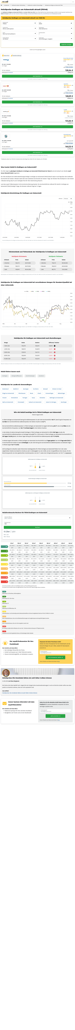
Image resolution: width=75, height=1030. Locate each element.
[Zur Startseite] (4, 2)
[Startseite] (1, 5)
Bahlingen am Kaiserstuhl (56, 397)
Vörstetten (42, 397)
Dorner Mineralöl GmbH (68, 58)
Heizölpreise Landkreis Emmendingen (35, 5)
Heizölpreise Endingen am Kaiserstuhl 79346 (54, 5)
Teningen (24, 397)
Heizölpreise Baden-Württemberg (18, 5)
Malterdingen (61, 393)
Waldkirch (16, 389)
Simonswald (21, 402)
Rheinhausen (22, 393)
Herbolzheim (14, 397)
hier (59, 661)
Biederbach (5, 389)
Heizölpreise (6, 5)
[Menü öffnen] (73, 2)
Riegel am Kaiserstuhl (8, 393)
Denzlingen (64, 402)
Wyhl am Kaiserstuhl (7, 402)
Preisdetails (10, 72)
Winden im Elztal (56, 389)
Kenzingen (25, 389)
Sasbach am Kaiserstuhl (35, 402)
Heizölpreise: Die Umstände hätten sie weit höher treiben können (19, 693)
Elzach (39, 393)
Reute (31, 393)
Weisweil (45, 389)
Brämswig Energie (67, 134)
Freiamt (4, 397)
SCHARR (65, 109)
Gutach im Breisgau (51, 402)
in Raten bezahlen (69, 67)
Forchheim (36, 389)
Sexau (33, 397)
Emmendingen (49, 393)
